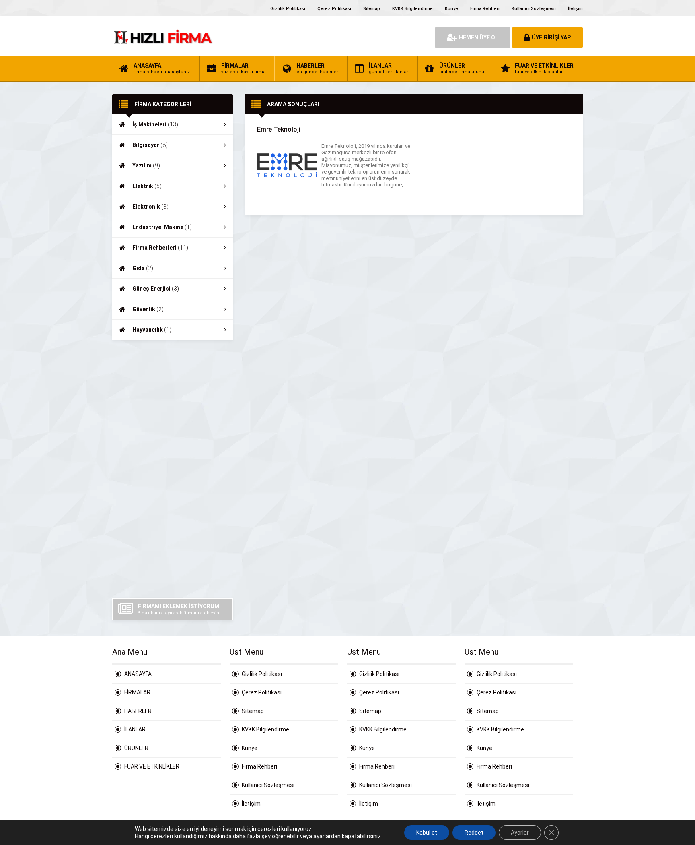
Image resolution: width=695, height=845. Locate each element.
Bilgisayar (150, 145)
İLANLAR (135, 729)
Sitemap (371, 8)
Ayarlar (520, 832)
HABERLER (138, 711)
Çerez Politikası (334, 8)
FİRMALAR (137, 692)
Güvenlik (148, 309)
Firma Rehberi (485, 8)
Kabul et (426, 832)
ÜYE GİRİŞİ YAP (551, 37)
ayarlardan (327, 836)
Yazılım (146, 165)
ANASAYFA (138, 674)
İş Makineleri (155, 124)
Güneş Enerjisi (155, 288)
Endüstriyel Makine (162, 227)
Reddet (474, 832)
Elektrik (147, 186)
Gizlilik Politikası (287, 8)
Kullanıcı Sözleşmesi (534, 8)
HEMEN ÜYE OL (478, 37)
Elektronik (150, 206)
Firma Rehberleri (160, 247)
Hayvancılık (151, 329)
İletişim (575, 8)
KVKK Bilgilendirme (412, 8)
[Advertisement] (172, 469)
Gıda (142, 268)
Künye (451, 8)
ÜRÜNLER (136, 748)
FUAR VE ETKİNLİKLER (151, 766)
